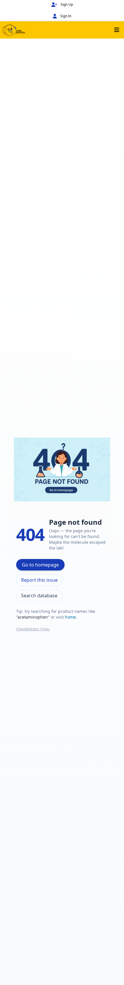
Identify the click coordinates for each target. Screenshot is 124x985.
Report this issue (39, 580)
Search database (39, 595)
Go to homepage (40, 565)
